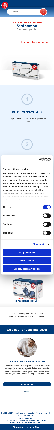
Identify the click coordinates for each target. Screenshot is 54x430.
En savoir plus (27, 384)
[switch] (47, 215)
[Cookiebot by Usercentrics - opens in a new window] (39, 159)
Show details (39, 244)
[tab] (25, 391)
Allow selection (27, 261)
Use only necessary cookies (27, 269)
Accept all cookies (27, 252)
